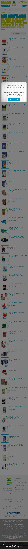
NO (17, 99)
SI (10, 99)
